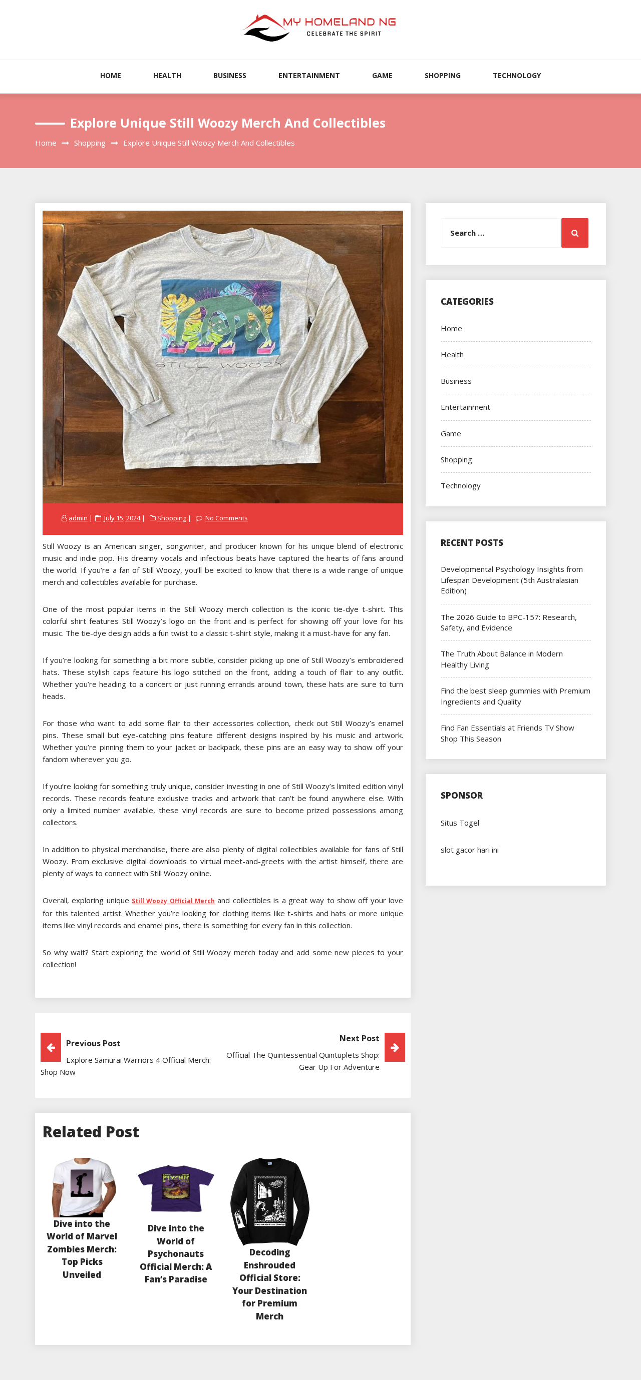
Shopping (443, 75)
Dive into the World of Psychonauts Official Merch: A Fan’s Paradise (176, 1253)
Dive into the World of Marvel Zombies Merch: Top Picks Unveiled (82, 1249)
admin (78, 517)
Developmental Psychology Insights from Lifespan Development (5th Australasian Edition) (512, 579)
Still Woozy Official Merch (173, 901)
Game (382, 75)
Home (110, 75)
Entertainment (309, 75)
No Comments (226, 517)
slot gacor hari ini (470, 850)
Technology (517, 75)
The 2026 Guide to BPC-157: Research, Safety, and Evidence (509, 622)
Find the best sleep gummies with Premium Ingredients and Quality (515, 695)
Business (229, 75)
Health (167, 75)
